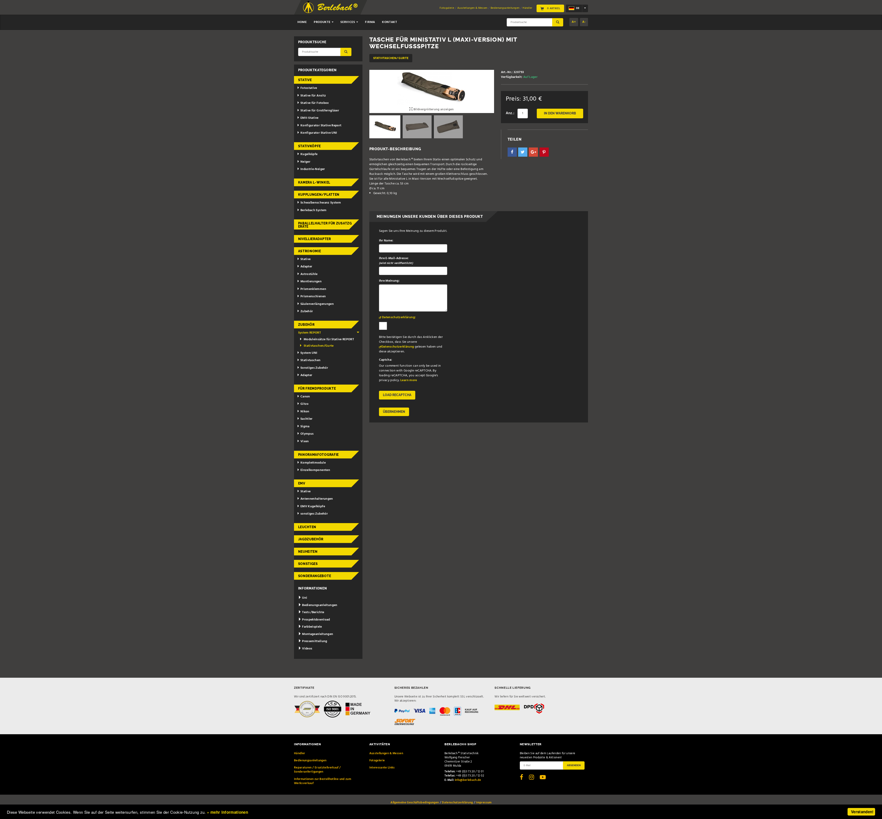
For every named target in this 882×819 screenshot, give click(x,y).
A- (584, 22)
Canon (305, 396)
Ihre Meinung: (389, 280)
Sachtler (306, 419)
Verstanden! (862, 811)
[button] (512, 152)
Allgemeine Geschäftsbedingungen (414, 802)
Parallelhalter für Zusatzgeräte (325, 224)
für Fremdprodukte (317, 388)
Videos (306, 648)
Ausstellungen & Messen (472, 8)
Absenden (574, 765)
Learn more (408, 380)
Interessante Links (382, 767)
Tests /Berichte (312, 612)
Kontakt (389, 22)
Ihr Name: (386, 240)
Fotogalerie (447, 8)
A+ (574, 22)
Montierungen (311, 281)
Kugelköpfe (309, 154)
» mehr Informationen (227, 812)
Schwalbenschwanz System (320, 202)
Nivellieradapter (314, 239)
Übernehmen (394, 412)
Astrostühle (309, 274)
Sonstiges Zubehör (314, 368)
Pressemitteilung (314, 641)
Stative (305, 80)
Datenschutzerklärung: (399, 317)
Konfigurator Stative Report (320, 125)
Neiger (305, 161)
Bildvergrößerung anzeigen (433, 109)
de (577, 8)
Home (302, 22)
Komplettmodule (313, 462)
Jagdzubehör (311, 539)
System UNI (308, 353)
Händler (527, 8)
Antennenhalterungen (316, 499)
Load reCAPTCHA (397, 395)
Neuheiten (308, 551)
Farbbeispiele (311, 626)
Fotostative (308, 88)
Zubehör (306, 311)
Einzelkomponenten (315, 470)
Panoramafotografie (318, 454)
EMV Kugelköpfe (312, 506)
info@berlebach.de (468, 780)
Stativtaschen (310, 360)
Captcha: (385, 359)
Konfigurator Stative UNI (318, 133)
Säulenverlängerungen (317, 304)
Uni (304, 598)
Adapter (306, 266)
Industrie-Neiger (312, 169)
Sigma (305, 426)
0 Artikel (553, 8)
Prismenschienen (313, 296)
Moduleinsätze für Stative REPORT (329, 339)
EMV (301, 483)
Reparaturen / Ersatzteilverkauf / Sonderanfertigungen (317, 769)
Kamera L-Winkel (314, 182)
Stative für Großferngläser (319, 110)
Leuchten (307, 527)
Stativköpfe (309, 146)
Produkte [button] (322, 22)
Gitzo (304, 404)
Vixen (304, 441)
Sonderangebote (314, 576)
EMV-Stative (309, 118)
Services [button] (348, 22)
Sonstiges (308, 564)
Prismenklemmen (313, 289)
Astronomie (309, 251)
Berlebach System (313, 210)
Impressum (484, 802)
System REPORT (309, 332)
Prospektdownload (315, 619)
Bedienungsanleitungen (505, 8)
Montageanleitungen (317, 634)
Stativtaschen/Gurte (391, 58)
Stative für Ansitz (313, 95)
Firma (370, 22)
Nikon (304, 411)
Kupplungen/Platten (319, 194)
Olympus (307, 433)
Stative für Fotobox (314, 103)
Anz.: (510, 113)
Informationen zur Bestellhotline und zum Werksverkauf (322, 781)
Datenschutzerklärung (397, 346)
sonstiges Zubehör (314, 513)
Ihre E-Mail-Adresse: (396, 261)
